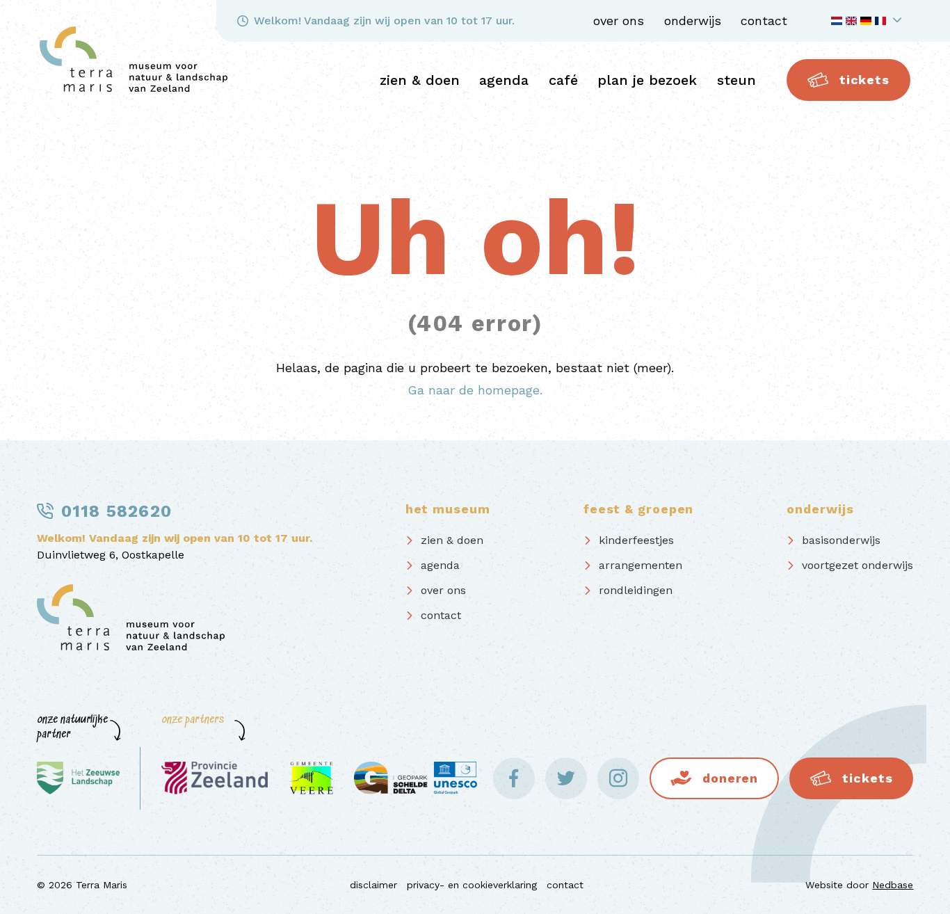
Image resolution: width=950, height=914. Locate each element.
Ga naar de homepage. (475, 390)
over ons (618, 20)
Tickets (864, 79)
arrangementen (640, 565)
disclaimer (373, 884)
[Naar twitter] (566, 778)
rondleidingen (636, 590)
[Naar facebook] (514, 778)
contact (764, 20)
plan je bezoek (647, 80)
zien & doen (420, 80)
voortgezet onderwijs (857, 565)
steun (736, 80)
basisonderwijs (841, 540)
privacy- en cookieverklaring (472, 884)
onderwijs (692, 20)
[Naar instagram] (618, 778)
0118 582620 (116, 511)
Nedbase (892, 884)
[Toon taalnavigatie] (868, 20)
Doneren (730, 778)
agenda (504, 80)
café (563, 80)
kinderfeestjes (636, 540)
